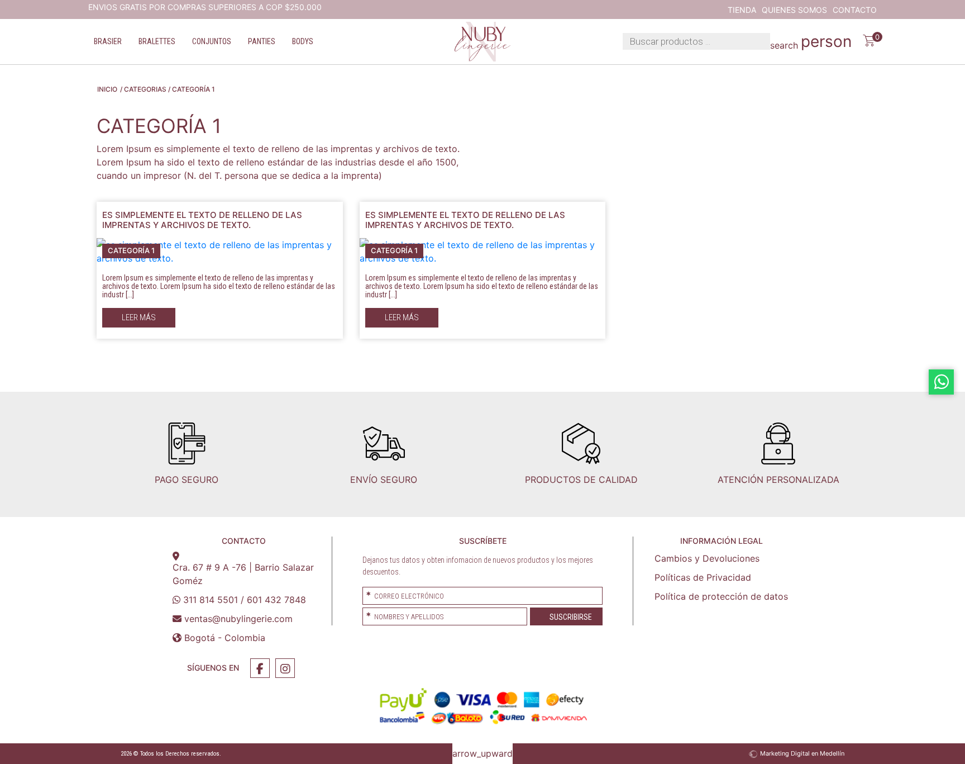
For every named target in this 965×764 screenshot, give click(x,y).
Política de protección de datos (721, 596)
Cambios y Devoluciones (707, 558)
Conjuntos (211, 41)
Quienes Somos (794, 10)
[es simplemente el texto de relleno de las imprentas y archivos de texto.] (220, 251)
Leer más (139, 317)
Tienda (742, 10)
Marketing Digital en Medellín (802, 753)
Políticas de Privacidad (703, 577)
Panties (261, 41)
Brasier (108, 41)
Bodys (302, 41)
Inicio (107, 89)
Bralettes (156, 41)
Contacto (855, 10)
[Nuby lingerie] (482, 41)
